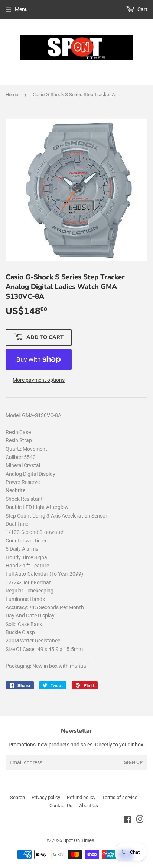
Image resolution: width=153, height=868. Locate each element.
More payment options (39, 380)
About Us (88, 805)
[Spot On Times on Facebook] (127, 820)
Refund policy (81, 797)
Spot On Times (78, 840)
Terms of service (119, 797)
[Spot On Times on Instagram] (140, 820)
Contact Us (60, 805)
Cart (141, 9)
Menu (21, 9)
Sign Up (133, 762)
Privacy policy (46, 797)
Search (17, 797)
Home (12, 94)
